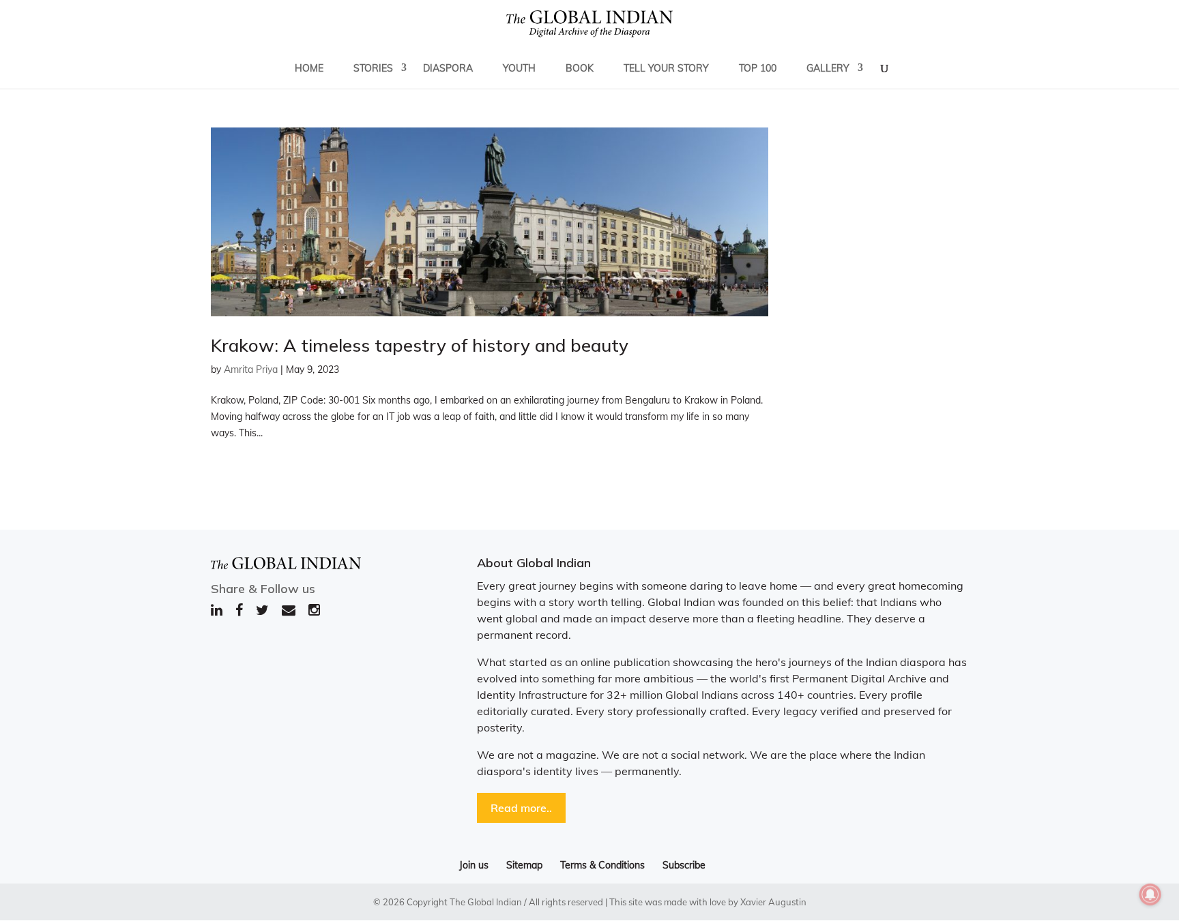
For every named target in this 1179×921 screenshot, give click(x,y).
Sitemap (524, 865)
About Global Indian (534, 563)
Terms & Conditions (602, 865)
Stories (373, 68)
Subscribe (684, 865)
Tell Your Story (666, 68)
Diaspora (448, 68)
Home (309, 68)
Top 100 (757, 68)
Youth (519, 68)
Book (580, 68)
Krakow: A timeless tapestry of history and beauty (419, 345)
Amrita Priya (251, 369)
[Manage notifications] (1150, 894)
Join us (474, 865)
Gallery (827, 68)
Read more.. (521, 808)
